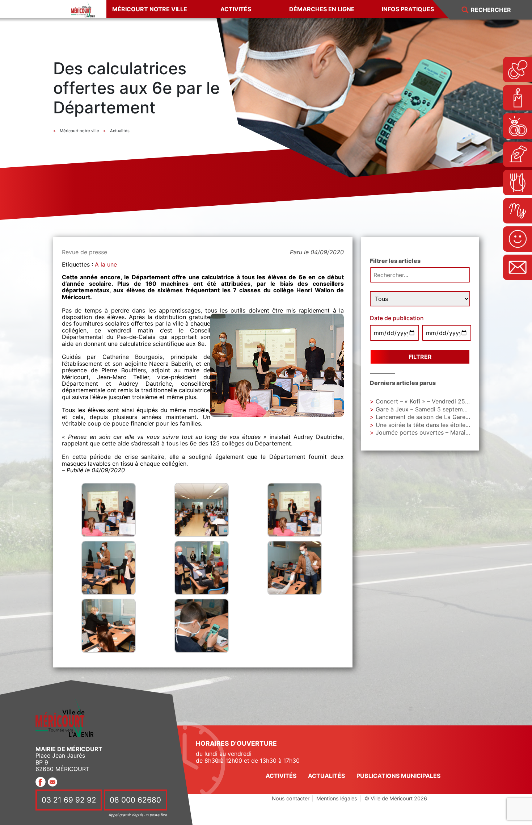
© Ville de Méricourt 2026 (395, 798)
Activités (235, 9)
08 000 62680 (135, 799)
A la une (106, 264)
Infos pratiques (408, 9)
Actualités (326, 775)
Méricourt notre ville (149, 9)
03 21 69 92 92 (69, 799)
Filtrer (420, 356)
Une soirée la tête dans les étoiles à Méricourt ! (440, 424)
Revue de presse (84, 252)
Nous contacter (290, 798)
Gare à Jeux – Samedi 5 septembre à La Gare (438, 409)
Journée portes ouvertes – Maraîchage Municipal (443, 432)
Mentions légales (336, 798)
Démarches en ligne (322, 9)
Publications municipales (398, 775)
